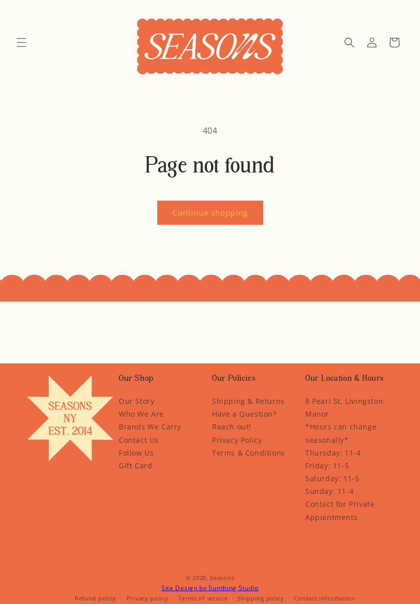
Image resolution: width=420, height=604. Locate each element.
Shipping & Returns (248, 401)
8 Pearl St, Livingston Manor (344, 407)
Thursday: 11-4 (333, 453)
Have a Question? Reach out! (244, 420)
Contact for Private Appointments (339, 510)
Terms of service (202, 598)
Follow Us (136, 453)
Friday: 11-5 (327, 465)
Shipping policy (261, 598)
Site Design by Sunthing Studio (210, 588)
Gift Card (135, 465)
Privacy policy (148, 598)
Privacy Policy (237, 440)
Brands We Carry (150, 427)
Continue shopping (210, 212)
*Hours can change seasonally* (340, 433)
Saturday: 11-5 (332, 478)
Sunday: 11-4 (329, 491)
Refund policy (95, 598)
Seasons (222, 577)
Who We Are (141, 414)
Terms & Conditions (248, 453)
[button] (21, 42)
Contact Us (139, 440)
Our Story (136, 401)
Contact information (324, 598)
